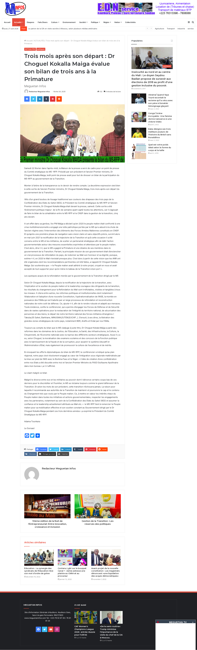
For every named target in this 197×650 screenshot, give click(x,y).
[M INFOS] (17, 9)
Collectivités (130, 22)
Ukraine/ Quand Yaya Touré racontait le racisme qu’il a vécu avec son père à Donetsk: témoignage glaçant (160, 100)
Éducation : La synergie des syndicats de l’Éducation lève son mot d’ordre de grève (38, 571)
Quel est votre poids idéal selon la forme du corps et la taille (159, 147)
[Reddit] (59, 99)
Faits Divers (42, 22)
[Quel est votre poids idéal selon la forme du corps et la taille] (138, 151)
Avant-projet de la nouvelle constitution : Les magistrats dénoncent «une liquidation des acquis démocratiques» (105, 572)
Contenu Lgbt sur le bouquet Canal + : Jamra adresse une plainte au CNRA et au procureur (72, 572)
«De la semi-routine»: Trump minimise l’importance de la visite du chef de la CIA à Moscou (111, 632)
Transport (171, 28)
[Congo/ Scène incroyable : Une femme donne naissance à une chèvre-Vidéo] (138, 117)
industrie (181, 28)
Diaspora (30, 22)
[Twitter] (33, 99)
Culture (54, 22)
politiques (40, 49)
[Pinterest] (52, 99)
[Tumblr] (46, 99)
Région (106, 22)
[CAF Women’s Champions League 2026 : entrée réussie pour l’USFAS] (85, 617)
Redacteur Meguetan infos (39, 92)
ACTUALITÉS (39, 41)
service (191, 28)
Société (82, 22)
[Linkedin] (39, 99)
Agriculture (159, 28)
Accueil (7, 22)
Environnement (69, 22)
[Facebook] (27, 99)
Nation (117, 22)
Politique (94, 22)
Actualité (18, 22)
